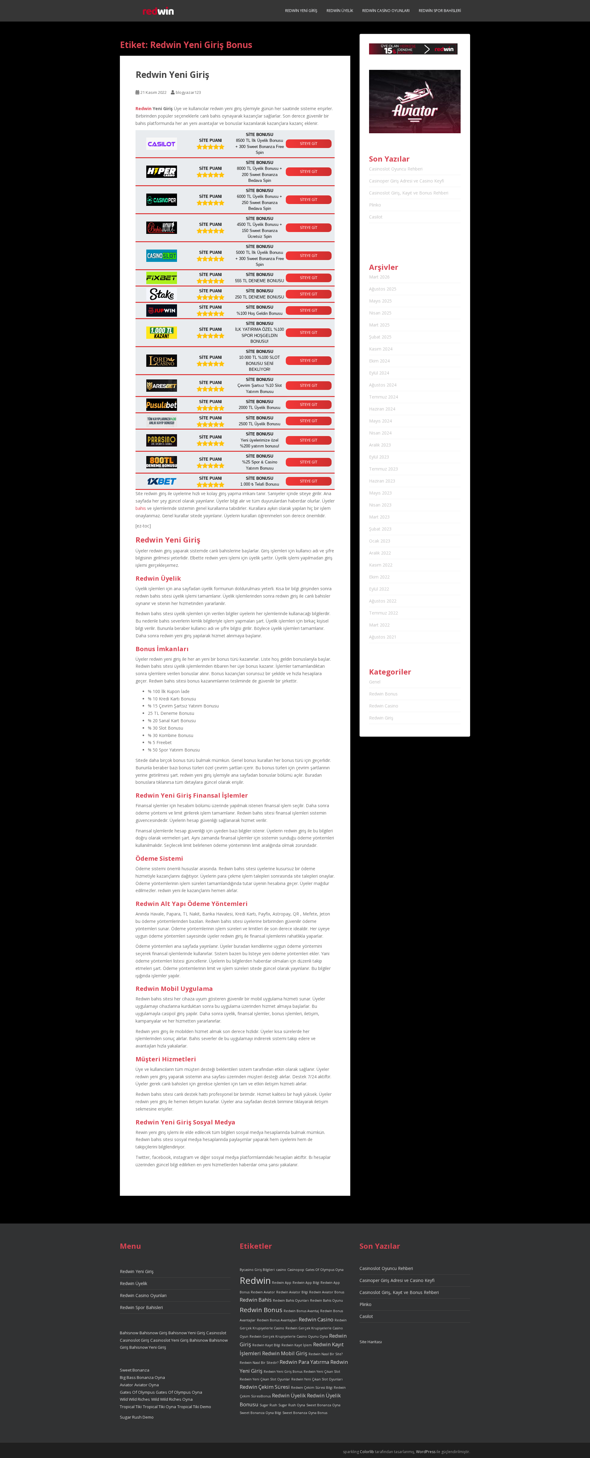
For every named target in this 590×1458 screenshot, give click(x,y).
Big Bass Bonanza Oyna (142, 1377)
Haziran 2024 (382, 409)
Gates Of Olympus (138, 1392)
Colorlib (367, 1451)
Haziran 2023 (382, 481)
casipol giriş (173, 1013)
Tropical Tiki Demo (194, 1406)
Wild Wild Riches (135, 1399)
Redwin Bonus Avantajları (277, 1320)
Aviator (126, 1385)
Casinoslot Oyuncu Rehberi (396, 169)
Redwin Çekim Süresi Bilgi (311, 1387)
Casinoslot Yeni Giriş (169, 1340)
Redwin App (281, 1282)
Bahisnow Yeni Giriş (186, 1333)
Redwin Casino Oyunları (386, 10)
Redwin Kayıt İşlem (296, 1345)
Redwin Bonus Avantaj (301, 1311)
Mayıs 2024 (380, 421)
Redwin (143, 108)
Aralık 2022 (380, 553)
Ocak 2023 (379, 541)
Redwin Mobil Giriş (284, 1353)
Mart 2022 (379, 625)
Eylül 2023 (379, 457)
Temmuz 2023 (383, 469)
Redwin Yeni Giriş (301, 10)
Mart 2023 (379, 517)
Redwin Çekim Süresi (265, 1386)
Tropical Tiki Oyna (159, 1406)
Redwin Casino (383, 706)
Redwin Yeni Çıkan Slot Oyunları (317, 1379)
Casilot (376, 217)
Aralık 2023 (380, 445)
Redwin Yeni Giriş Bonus (283, 1371)
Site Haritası (371, 1341)
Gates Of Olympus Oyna (179, 1392)
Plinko (375, 205)
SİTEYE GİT (308, 143)
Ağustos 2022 (382, 601)
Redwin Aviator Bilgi (292, 1292)
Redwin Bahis (256, 1299)
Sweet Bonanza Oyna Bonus (304, 1413)
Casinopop (295, 1270)
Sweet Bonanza (134, 1370)
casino (281, 1270)
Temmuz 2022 (383, 613)
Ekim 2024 (379, 361)
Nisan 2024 (380, 433)
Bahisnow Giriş (153, 1333)
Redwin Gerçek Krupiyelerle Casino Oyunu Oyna (289, 1336)
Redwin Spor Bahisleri (440, 10)
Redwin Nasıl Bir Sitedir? (259, 1362)
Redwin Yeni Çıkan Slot (322, 1371)
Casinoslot (216, 1333)
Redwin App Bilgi (306, 1282)
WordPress (425, 1451)
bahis (141, 508)
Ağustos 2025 (382, 289)
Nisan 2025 (380, 313)
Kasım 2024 (380, 349)
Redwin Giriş (381, 718)
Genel (374, 682)
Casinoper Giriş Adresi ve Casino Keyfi (406, 181)
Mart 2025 (379, 325)
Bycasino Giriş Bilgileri (257, 1270)
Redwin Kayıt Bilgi (266, 1345)
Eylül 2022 (379, 589)
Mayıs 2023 (380, 493)
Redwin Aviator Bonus (326, 1292)
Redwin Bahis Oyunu (326, 1300)
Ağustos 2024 (382, 385)
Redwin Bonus (383, 694)
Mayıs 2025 (380, 301)
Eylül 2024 (379, 373)
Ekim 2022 (379, 577)
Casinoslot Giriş (134, 1340)
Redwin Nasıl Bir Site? (326, 1354)
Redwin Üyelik (340, 10)
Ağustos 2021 (382, 637)
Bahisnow (129, 1333)
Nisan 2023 (380, 505)
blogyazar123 (188, 92)
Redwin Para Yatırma (304, 1361)
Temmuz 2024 (383, 397)
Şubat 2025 (380, 337)
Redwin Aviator (263, 1292)
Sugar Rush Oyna (291, 1405)
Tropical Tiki (131, 1406)
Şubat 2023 (380, 529)
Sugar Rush (268, 1405)
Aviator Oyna (146, 1385)
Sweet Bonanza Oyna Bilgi (260, 1413)
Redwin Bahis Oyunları (291, 1300)
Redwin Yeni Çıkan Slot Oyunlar (265, 1379)
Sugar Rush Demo (137, 1417)
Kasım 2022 (380, 565)
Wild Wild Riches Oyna (172, 1399)
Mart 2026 (379, 277)
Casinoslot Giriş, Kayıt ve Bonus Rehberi (408, 193)
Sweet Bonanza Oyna (323, 1405)
